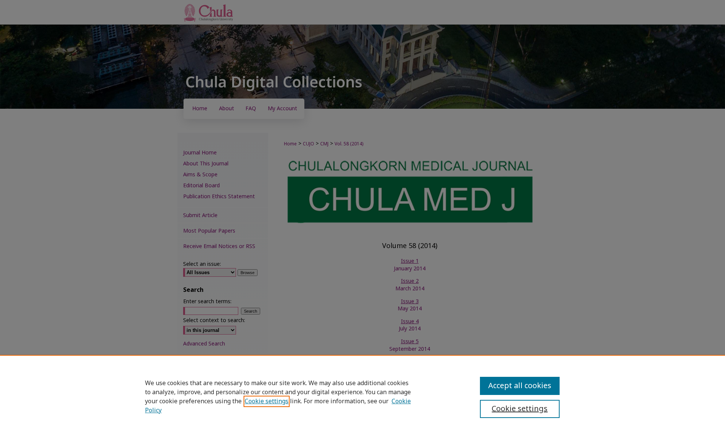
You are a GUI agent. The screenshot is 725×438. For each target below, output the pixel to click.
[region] (362, 396)
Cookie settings (266, 401)
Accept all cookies (519, 386)
